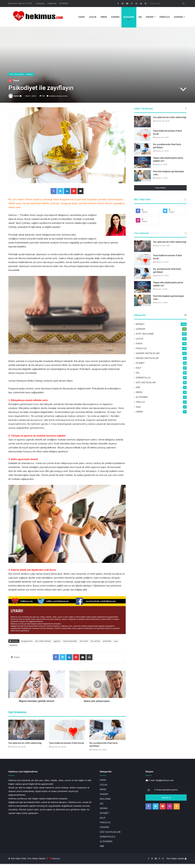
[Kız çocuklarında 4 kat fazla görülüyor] (108, 730)
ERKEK (104, 17)
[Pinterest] (74, 191)
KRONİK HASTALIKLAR (147, 358)
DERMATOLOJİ (143, 377)
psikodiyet (107, 641)
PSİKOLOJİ (165, 17)
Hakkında (52, 3)
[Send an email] (20, 96)
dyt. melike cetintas (43, 641)
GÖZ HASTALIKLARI (146, 382)
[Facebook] (54, 191)
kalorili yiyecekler (70, 641)
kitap (138, 407)
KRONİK (150, 17)
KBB (138, 387)
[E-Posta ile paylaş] (80, 191)
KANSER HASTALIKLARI (148, 353)
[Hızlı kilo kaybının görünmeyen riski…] (142, 175)
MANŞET (29, 74)
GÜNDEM (63, 3)
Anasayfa (40, 3)
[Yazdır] (89, 657)
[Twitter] (60, 191)
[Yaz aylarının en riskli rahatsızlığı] (26, 730)
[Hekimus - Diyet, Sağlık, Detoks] (39, 16)
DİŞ (140, 17)
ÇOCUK (92, 17)
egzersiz (57, 641)
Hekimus (56, 858)
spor (116, 641)
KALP (138, 368)
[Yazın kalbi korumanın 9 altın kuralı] (67, 730)
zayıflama (13, 645)
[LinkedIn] (67, 191)
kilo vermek (95, 641)
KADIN (81, 17)
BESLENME (129, 17)
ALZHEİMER (142, 397)
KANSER (115, 17)
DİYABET (140, 363)
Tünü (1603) (160, 188)
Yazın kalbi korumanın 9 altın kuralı (66, 743)
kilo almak (84, 641)
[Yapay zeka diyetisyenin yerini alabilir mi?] (142, 162)
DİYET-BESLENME (16, 74)
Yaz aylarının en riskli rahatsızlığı (25, 743)
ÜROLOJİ (140, 402)
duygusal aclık (26, 641)
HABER (139, 411)
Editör (16, 96)
